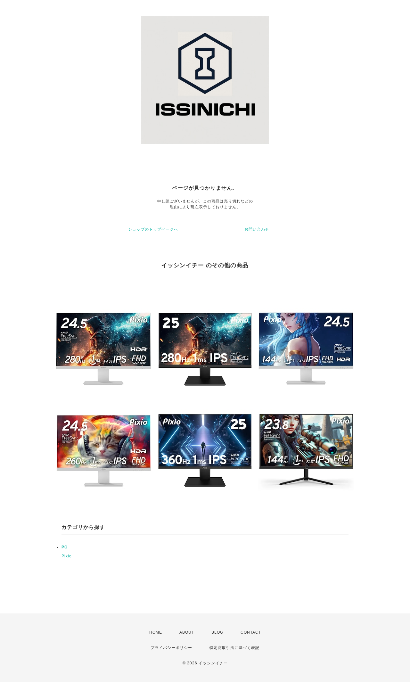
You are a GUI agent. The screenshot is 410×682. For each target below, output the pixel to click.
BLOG (217, 632)
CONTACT (251, 632)
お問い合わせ (256, 229)
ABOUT (186, 632)
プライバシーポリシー (171, 647)
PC (65, 547)
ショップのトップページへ (153, 229)
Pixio (67, 556)
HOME (155, 632)
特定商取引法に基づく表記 (234, 647)
